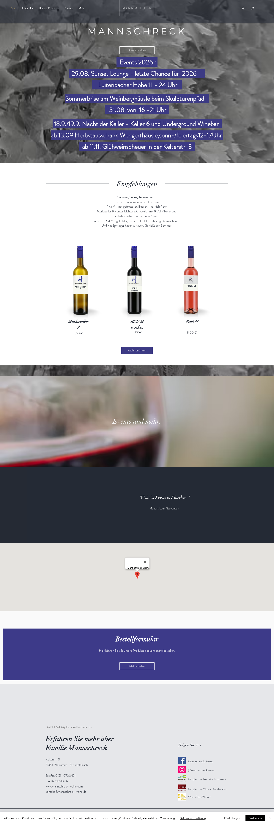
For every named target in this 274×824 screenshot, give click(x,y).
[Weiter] (253, 505)
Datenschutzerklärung (193, 818)
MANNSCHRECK (137, 8)
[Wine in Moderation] (182, 787)
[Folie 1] (133, 533)
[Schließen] (269, 818)
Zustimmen (255, 818)
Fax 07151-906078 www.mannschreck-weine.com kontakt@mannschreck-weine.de (66, 786)
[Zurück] (21, 505)
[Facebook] (182, 760)
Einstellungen (232, 818)
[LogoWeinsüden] (182, 797)
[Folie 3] (140, 533)
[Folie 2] (137, 533)
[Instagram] (182, 769)
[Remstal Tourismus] (182, 778)
